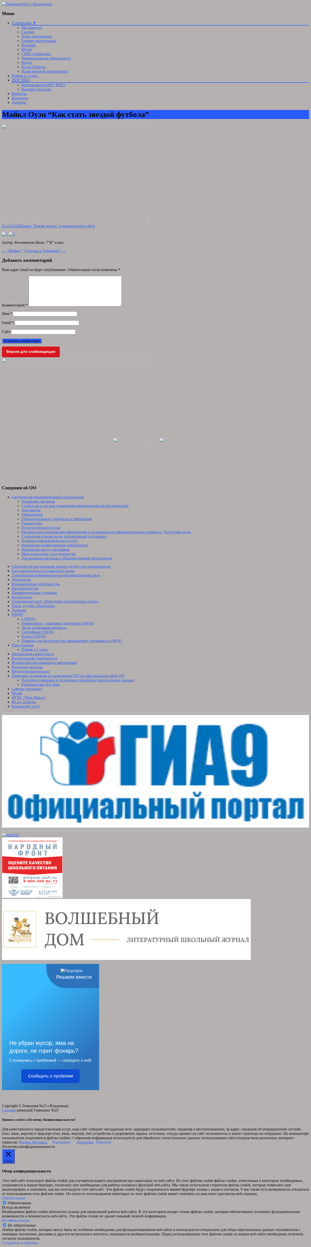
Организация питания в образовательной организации (66, 558)
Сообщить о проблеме (50, 1076)
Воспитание (22, 597)
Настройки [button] (61, 1142)
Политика (85, 1142)
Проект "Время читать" (38, 226)
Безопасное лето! (26, 706)
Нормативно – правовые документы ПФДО (57, 623)
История (28, 45)
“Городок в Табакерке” (44, 251)
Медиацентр (31, 27)
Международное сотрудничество (48, 554)
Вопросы (19, 94)
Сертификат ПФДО (37, 632)
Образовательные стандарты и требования (56, 519)
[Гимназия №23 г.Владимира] (27, 4)
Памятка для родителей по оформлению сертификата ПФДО (71, 641)
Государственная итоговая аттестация (43, 571)
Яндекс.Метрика (33, 1142)
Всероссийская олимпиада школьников (44, 663)
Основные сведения (38, 501)
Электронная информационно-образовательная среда (56, 575)
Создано (9, 1110)
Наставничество (25, 588)
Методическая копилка (31, 671)
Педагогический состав (40, 528)
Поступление (23, 645)
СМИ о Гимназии (36, 54)
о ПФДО (28, 619)
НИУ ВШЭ (21, 80)
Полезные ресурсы (27, 667)
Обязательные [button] (13, 1198)
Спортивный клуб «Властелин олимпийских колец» (55, 601)
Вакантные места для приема (45, 549)
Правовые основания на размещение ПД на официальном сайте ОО (68, 676)
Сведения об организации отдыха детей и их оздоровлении (61, 566)
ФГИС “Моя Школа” (29, 698)
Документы (31, 510)
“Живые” (12, 251)
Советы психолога (27, 689)
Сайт (6, 332)
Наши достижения (36, 36)
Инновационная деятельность (46, 58)
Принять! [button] (103, 1142)
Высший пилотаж (36, 89)
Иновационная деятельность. (36, 584)
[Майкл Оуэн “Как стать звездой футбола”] (75, 222)
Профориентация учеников (34, 593)
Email (8, 323)
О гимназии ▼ (24, 23)
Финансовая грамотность (33, 654)
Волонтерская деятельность (34, 658)
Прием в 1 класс (25, 76)
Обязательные (19, 1203)
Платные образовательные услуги (49, 541)
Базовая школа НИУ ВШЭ (43, 85)
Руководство (31, 523)
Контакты (20, 98)
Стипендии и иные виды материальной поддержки (64, 536)
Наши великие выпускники (44, 71)
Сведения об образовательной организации (48, 497)
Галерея (27, 32)
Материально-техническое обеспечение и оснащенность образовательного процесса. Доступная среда (106, 532)
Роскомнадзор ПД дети (40, 684)
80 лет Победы (33, 67)
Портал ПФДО (33, 636)
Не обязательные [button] (16, 1220)
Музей (26, 49)
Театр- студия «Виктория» (33, 606)
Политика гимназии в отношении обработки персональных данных (77, 680)
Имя (7, 314)
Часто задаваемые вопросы (43, 628)
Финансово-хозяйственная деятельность (54, 545)
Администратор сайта (76, 226)
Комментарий (15, 305)
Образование (32, 514)
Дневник (19, 102)
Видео (26, 62)
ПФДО (17, 614)
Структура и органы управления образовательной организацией (75, 506)
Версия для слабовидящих (30, 351)
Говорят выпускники (38, 41)
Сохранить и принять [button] (20, 1243)
